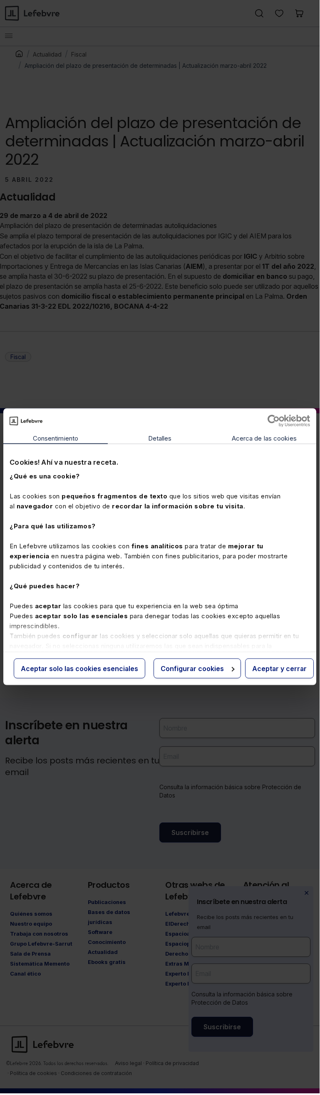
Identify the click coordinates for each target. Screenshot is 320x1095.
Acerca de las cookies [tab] (264, 438)
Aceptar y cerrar (279, 668)
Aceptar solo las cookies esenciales (79, 668)
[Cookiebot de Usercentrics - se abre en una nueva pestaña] (273, 421)
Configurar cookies (192, 668)
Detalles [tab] (160, 438)
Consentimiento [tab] (55, 438)
